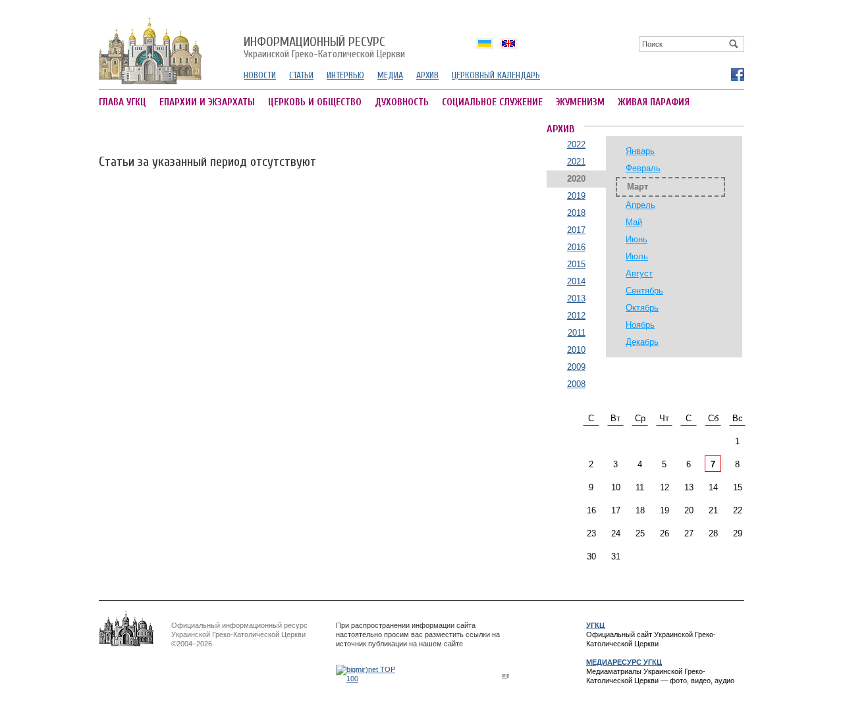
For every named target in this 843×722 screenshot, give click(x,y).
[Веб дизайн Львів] (507, 675)
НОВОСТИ (260, 75)
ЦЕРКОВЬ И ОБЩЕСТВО (315, 102)
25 (640, 533)
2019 (576, 196)
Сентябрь (644, 291)
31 (615, 556)
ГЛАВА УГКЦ (122, 102)
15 (737, 487)
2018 (576, 213)
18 (640, 510)
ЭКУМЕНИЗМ (580, 102)
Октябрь (642, 308)
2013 (576, 298)
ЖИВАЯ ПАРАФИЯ (654, 102)
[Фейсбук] (737, 73)
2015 (576, 264)
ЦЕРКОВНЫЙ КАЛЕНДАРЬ (496, 75)
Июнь (636, 239)
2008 (576, 384)
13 (688, 487)
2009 (576, 367)
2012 (576, 316)
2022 (576, 144)
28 (713, 533)
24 (615, 533)
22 (737, 510)
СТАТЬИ (301, 75)
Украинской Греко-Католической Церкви (324, 48)
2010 (576, 350)
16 (591, 510)
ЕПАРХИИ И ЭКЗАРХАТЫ (207, 102)
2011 (576, 333)
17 (615, 510)
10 (615, 487)
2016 (576, 247)
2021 (576, 162)
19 (664, 510)
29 (737, 533)
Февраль (643, 168)
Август (639, 273)
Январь (640, 151)
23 (591, 533)
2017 (576, 230)
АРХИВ (427, 75)
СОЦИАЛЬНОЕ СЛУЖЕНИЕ (492, 102)
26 (664, 533)
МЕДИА (390, 75)
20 (688, 510)
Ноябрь (640, 325)
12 (664, 487)
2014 (576, 281)
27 (688, 533)
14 (713, 487)
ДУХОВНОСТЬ (402, 102)
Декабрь (642, 342)
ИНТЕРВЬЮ (345, 75)
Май (634, 222)
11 (640, 487)
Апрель (640, 205)
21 (713, 510)
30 (591, 556)
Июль (637, 256)
